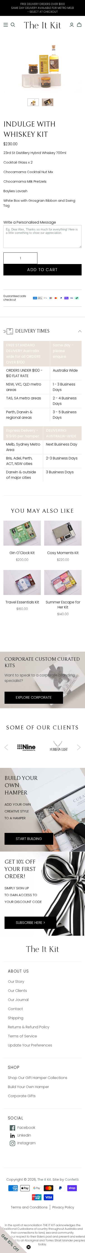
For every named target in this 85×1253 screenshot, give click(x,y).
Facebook (26, 1127)
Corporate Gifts (22, 1096)
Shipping (15, 1018)
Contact (15, 1008)
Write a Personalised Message (29, 222)
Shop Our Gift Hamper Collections (37, 1077)
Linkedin (24, 1135)
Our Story (16, 981)
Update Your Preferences (30, 1045)
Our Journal (18, 999)
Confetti (72, 1179)
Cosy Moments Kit (63, 552)
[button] (13, 1239)
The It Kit (44, 1179)
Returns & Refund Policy (28, 1027)
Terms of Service (22, 1036)
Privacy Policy (63, 1207)
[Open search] (13, 25)
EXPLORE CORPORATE (34, 697)
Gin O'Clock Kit (22, 552)
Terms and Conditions (29, 1207)
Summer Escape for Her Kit (63, 605)
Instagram (26, 1143)
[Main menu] (5, 25)
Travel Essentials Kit (22, 602)
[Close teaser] (28, 1247)
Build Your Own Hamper (28, 1086)
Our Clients (17, 990)
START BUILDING (29, 838)
